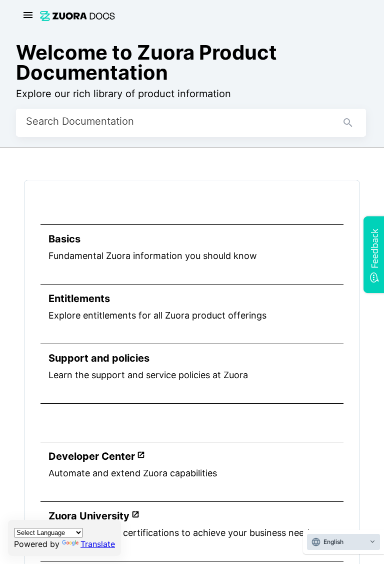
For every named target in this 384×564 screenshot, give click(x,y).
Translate (97, 544)
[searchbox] (348, 123)
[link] (77, 16)
